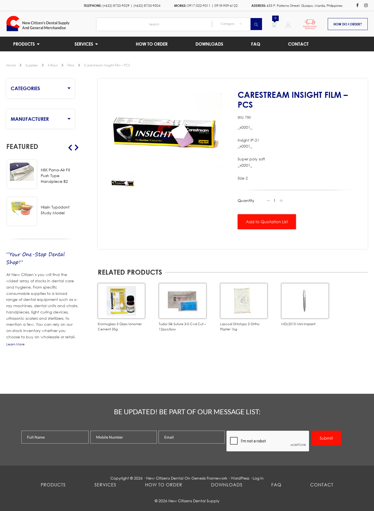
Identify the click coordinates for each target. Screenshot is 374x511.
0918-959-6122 (226, 5)
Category (228, 24)
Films (70, 65)
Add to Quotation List (267, 221)
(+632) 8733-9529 (116, 5)
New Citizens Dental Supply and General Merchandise (51, 23)
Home (11, 65)
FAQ (276, 484)
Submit (326, 438)
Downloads (227, 484)
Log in (258, 478)
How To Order (163, 484)
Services (105, 484)
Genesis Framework (209, 478)
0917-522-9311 (199, 5)
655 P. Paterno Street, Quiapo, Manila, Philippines (305, 5)
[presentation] (268, 441)
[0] (274, 24)
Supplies (31, 65)
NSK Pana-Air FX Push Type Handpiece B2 (55, 175)
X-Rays (53, 65)
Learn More (15, 344)
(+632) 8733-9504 (146, 5)
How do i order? (347, 24)
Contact (321, 484)
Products (53, 484)
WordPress (240, 478)
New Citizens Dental (164, 478)
